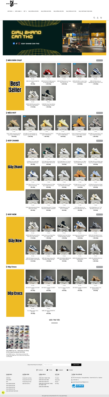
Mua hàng (13, 129)
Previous (6, 127)
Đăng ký (56, 381)
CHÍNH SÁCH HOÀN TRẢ (44, 381)
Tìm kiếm (57, 377)
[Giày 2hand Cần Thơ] (11, 4)
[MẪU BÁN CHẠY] (15, 86)
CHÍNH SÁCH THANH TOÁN (44, 377)
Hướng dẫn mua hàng (27, 377)
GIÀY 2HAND (18, 11)
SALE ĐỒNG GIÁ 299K (59, 11)
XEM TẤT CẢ (99, 60)
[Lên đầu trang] (107, 277)
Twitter (50, 370)
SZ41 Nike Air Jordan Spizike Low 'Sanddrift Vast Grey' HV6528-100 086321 (14, 135)
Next (103, 127)
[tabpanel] (54, 37)
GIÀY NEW (10, 11)
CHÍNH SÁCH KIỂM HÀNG (44, 386)
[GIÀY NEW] (15, 240)
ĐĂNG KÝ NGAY (76, 364)
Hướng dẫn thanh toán (27, 379)
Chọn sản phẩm (32, 76)
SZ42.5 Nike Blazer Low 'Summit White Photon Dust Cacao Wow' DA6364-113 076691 (64, 162)
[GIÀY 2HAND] (15, 167)
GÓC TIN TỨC (54, 320)
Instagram (60, 370)
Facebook (40, 370)
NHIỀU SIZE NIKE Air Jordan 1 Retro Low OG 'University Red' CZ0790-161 (80, 82)
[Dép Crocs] (15, 293)
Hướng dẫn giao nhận (27, 381)
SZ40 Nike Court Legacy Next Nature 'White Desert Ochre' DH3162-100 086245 (33, 162)
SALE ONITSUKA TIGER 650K (85, 11)
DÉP (25, 11)
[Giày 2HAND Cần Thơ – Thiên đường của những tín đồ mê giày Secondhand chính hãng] (17, 337)
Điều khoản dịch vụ (26, 383)
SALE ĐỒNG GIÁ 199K (71, 11)
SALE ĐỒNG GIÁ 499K (33, 11)
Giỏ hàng (57, 383)
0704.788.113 (76, 379)
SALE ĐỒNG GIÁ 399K (46, 11)
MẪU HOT (12, 113)
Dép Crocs (12, 267)
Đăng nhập (57, 379)
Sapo (66, 395)
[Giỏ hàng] (101, 17)
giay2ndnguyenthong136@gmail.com (80, 382)
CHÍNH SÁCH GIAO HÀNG (44, 379)
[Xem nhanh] (32, 70)
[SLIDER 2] (54, 37)
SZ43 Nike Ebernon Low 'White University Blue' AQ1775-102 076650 (80, 162)
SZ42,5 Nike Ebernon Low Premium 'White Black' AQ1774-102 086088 (79, 208)
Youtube (71, 370)
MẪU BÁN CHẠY (15, 60)
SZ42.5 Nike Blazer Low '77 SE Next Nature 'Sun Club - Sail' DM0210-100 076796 (95, 208)
